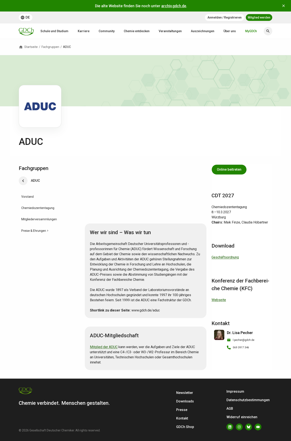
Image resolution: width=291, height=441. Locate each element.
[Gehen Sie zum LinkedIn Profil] (229, 427)
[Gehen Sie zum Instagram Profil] (239, 427)
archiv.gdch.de (173, 6)
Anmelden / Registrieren (224, 17)
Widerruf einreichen (241, 417)
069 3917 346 (241, 347)
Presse (181, 410)
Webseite (219, 300)
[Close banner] (283, 6)
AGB (229, 408)
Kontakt (182, 418)
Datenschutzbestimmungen (248, 400)
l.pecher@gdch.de (243, 340)
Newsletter (184, 393)
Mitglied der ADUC (104, 347)
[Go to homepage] (26, 31)
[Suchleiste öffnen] (268, 31)
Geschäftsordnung (225, 257)
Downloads (185, 401)
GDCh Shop (185, 427)
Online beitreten (229, 169)
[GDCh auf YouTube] (258, 427)
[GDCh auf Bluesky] (248, 427)
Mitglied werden (259, 17)
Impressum (235, 391)
